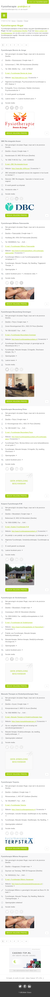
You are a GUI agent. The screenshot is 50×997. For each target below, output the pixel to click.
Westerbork (16, 514)
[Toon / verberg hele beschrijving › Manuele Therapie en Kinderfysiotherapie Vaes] (27, 726)
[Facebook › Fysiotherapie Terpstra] (12, 833)
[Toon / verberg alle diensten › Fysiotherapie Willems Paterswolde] (27, 264)
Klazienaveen (16, 60)
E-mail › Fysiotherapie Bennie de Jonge (18, 73)
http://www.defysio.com (19, 78)
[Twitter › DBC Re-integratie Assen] (7, 198)
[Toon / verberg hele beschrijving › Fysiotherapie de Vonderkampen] (27, 634)
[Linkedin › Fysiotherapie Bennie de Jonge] (16, 108)
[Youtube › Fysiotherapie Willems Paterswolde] (21, 283)
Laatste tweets (11, 99)
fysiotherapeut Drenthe (19, 31)
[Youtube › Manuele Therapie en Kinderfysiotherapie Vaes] (21, 747)
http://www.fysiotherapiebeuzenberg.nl (24, 339)
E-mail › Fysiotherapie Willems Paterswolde (20, 246)
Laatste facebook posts (27, 99)
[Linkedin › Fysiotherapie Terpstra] (16, 833)
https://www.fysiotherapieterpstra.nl (23, 809)
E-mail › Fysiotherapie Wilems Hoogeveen (19, 879)
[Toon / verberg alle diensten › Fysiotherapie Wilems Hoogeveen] (27, 897)
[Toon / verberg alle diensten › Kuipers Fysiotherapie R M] (27, 541)
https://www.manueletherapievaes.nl (24, 721)
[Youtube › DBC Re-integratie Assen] (21, 198)
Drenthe (7, 60)
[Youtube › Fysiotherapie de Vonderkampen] (21, 659)
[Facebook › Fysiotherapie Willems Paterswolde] (12, 283)
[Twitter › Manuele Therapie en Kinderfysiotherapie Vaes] (7, 747)
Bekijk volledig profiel (17, 133)
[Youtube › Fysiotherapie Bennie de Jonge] (21, 108)
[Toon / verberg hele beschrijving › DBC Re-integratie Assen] (27, 174)
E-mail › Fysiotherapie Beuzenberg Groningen (20, 335)
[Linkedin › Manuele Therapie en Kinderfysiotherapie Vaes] (16, 747)
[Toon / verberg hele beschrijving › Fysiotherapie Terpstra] (27, 815)
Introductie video (11, 189)
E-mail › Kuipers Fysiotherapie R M (17, 527)
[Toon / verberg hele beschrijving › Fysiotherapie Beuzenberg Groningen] (27, 344)
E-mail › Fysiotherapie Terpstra (15, 805)
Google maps (28, 60)
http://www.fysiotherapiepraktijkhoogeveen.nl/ (27, 884)
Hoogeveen (16, 866)
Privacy (29, 992)
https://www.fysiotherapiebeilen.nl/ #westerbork (27, 627)
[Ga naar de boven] (47, 133)
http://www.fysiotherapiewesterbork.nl (24, 531)
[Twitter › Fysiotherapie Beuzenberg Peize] (7, 469)
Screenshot (33, 78)
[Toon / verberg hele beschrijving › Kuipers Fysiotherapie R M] (27, 535)
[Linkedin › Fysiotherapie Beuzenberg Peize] (16, 469)
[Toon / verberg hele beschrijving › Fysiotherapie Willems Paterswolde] (27, 258)
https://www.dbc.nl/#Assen (21, 168)
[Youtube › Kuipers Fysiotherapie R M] (21, 559)
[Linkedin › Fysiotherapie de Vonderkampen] (16, 659)
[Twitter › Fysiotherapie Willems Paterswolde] (7, 283)
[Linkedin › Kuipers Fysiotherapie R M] (16, 559)
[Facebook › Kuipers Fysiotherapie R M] (12, 559)
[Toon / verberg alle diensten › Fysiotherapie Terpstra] (27, 820)
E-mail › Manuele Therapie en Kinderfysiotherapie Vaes (23, 717)
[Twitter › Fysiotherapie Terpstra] (7, 833)
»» (26, 45)
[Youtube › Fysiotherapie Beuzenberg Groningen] (21, 369)
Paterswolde (16, 233)
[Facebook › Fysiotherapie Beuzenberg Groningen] (12, 369)
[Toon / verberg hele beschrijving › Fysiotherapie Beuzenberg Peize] (27, 444)
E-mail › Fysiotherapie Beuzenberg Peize (19, 432)
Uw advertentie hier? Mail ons (25, 970)
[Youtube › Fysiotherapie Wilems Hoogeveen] (21, 912)
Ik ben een (38, 2)
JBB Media (23, 992)
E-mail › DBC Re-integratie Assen (16, 164)
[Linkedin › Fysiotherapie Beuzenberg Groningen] (16, 369)
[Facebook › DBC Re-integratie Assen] (12, 198)
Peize (14, 322)
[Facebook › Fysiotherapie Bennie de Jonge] (12, 108)
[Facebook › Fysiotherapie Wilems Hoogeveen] (12, 912)
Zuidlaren (15, 792)
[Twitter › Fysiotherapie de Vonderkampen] (7, 659)
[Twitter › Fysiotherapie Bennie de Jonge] (7, 108)
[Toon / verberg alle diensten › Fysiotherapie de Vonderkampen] (27, 640)
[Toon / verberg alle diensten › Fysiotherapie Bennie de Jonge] (27, 89)
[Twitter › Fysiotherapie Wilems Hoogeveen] (7, 912)
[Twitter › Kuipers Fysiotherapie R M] (7, 559)
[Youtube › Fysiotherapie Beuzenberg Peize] (21, 469)
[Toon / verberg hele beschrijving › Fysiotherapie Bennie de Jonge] (27, 83)
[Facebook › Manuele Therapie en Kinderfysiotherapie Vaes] (12, 747)
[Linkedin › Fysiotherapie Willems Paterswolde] (16, 283)
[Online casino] (25, 949)
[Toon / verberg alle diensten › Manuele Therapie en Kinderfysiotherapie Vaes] (27, 733)
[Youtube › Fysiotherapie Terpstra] (21, 833)
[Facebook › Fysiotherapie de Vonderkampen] (12, 659)
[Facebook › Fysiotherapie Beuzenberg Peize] (12, 469)
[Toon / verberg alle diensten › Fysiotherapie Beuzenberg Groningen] (27, 351)
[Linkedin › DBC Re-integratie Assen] (16, 198)
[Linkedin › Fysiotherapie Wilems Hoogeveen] (16, 912)
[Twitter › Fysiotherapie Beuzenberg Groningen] (7, 369)
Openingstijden (11, 269)
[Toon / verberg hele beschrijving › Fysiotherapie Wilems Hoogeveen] (27, 891)
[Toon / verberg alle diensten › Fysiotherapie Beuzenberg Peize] (27, 450)
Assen (14, 151)
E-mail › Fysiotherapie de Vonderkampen (19, 622)
